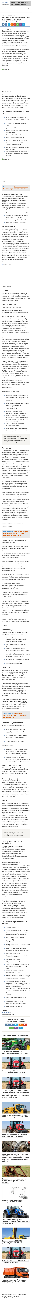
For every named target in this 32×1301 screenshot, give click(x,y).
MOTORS (5, 2)
